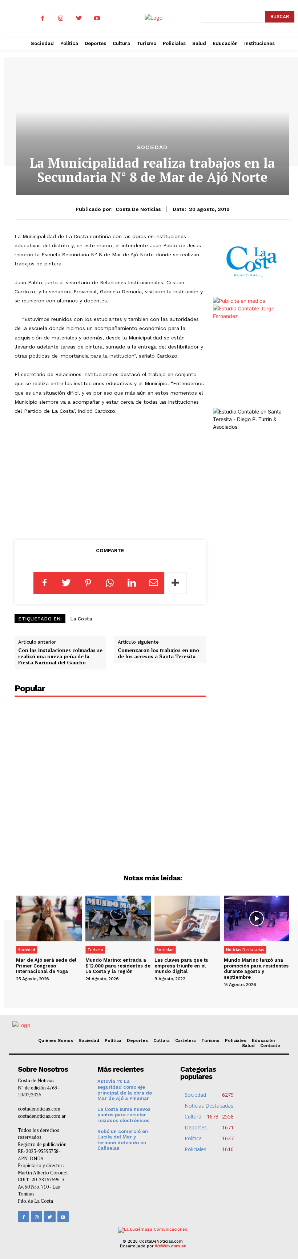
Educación (263, 1040)
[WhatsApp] (110, 583)
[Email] (153, 583)
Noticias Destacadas (245, 949)
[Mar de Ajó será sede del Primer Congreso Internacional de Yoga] (49, 918)
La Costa (81, 619)
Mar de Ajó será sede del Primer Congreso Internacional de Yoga (46, 965)
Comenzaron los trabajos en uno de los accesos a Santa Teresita (158, 653)
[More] (175, 583)
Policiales (235, 1040)
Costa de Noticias (138, 209)
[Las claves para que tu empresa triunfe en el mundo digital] (187, 918)
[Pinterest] (88, 583)
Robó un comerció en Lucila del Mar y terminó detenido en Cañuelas (122, 1140)
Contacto (270, 1045)
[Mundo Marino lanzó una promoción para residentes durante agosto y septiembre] (257, 918)
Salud (248, 1045)
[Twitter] (79, 18)
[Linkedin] (131, 583)
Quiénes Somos (55, 1040)
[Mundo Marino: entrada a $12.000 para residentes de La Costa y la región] (118, 918)
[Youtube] (97, 18)
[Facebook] (42, 18)
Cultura (161, 1040)
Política (113, 1040)
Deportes (137, 1040)
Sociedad (152, 147)
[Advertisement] (110, 476)
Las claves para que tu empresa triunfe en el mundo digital (181, 965)
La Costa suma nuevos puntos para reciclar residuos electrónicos (123, 1115)
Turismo (95, 949)
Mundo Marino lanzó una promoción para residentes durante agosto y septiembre (256, 968)
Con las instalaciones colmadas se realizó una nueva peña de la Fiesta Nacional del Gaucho (60, 656)
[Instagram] (60, 18)
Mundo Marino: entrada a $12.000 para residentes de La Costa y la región (117, 965)
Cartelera (185, 1040)
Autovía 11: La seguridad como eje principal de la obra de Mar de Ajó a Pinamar (124, 1090)
